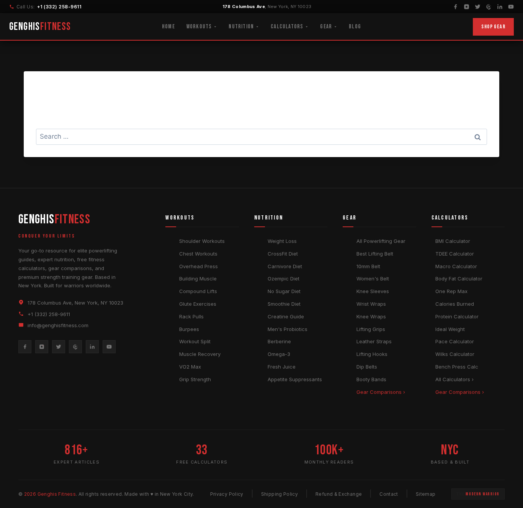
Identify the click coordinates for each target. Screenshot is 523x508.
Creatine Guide (286, 316)
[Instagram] (466, 7)
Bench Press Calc (456, 367)
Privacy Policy (227, 494)
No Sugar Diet (284, 291)
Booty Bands (371, 379)
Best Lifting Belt (374, 254)
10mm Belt (368, 266)
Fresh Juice (282, 367)
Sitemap (426, 494)
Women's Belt (372, 278)
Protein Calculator (457, 316)
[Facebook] (455, 7)
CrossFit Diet (283, 254)
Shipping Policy (279, 494)
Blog (355, 26)
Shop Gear (493, 26)
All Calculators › (454, 379)
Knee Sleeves (372, 291)
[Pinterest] (489, 7)
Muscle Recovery (200, 354)
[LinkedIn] (500, 7)
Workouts (199, 26)
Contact (388, 494)
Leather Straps (374, 341)
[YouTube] (511, 7)
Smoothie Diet (284, 304)
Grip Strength (195, 379)
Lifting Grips (370, 329)
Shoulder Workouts (202, 241)
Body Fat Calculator (458, 278)
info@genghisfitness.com (58, 325)
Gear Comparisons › (380, 392)
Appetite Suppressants (295, 379)
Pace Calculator (454, 341)
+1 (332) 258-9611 (59, 7)
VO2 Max (190, 367)
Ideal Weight (450, 329)
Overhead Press (198, 266)
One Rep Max (451, 291)
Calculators (287, 26)
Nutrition (241, 26)
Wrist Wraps (371, 304)
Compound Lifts (198, 291)
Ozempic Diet (283, 278)
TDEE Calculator (454, 254)
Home (168, 26)
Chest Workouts (198, 254)
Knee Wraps (371, 316)
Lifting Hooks (371, 354)
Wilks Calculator (454, 354)
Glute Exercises (197, 304)
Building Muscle (198, 278)
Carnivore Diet (285, 266)
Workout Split (195, 341)
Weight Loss (282, 241)
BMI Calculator (452, 241)
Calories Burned (454, 304)
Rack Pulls (191, 316)
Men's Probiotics (287, 329)
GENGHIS (40, 26)
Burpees (189, 329)
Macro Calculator (456, 266)
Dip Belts (366, 367)
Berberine (279, 341)
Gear (326, 26)
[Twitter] (478, 7)
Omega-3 (279, 354)
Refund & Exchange (338, 494)
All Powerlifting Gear (380, 241)
